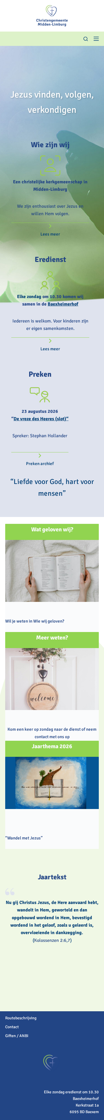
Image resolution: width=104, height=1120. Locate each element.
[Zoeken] (85, 39)
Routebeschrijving (20, 1018)
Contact (12, 1026)
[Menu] (96, 38)
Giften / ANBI (16, 1035)
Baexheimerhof (63, 304)
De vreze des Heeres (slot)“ (41, 419)
